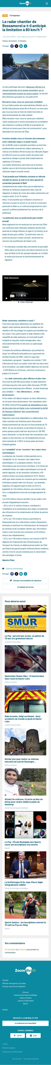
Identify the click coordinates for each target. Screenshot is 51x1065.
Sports (25, 1004)
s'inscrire (22, 949)
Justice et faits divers (26, 1001)
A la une (26, 992)
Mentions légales (8, 1048)
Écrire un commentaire (14, 569)
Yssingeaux (14, 15)
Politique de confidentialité (12, 1052)
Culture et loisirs (26, 998)
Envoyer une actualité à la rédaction (27, 581)
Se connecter (10, 949)
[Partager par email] (21, 46)
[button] (47, 3)
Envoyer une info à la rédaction (13, 986)
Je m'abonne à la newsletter (25, 1023)
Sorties (5, 1010)
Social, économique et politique (25, 995)
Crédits (5, 1044)
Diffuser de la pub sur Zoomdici (14, 983)
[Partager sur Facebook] (12, 46)
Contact (5, 980)
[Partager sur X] (16, 46)
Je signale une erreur (25, 587)
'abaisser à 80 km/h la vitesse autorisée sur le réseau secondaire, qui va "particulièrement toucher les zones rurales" (23, 90)
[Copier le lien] (25, 46)
